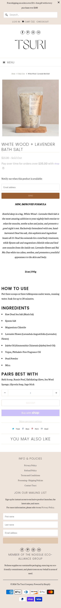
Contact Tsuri (30, 485)
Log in (16, 21)
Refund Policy (30, 470)
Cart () (29, 21)
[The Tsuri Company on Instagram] (33, 32)
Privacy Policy (30, 465)
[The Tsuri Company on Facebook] (22, 32)
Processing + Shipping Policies (30, 480)
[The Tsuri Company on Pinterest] (28, 32)
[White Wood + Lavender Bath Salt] (30, 108)
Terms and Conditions (30, 475)
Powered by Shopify (42, 584)
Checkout (43, 21)
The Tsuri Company (25, 584)
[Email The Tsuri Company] (38, 32)
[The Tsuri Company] (30, 46)
